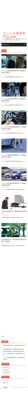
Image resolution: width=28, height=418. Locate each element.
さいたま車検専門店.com (14, 34)
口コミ (4, 380)
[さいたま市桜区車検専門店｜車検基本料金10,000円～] (14, 61)
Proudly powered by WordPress (17, 387)
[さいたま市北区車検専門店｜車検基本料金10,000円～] (14, 89)
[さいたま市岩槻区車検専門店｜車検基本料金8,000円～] (14, 173)
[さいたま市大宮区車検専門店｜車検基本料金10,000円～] (14, 117)
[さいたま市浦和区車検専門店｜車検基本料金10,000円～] (14, 145)
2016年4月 (5, 372)
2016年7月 (5, 367)
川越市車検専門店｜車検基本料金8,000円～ (14, 351)
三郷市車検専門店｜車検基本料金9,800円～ (14, 349)
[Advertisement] (14, 15)
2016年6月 (5, 370)
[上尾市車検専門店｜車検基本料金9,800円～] (14, 201)
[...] (23, 77)
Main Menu (6, 44)
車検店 (4, 382)
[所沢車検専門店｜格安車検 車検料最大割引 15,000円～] (14, 230)
